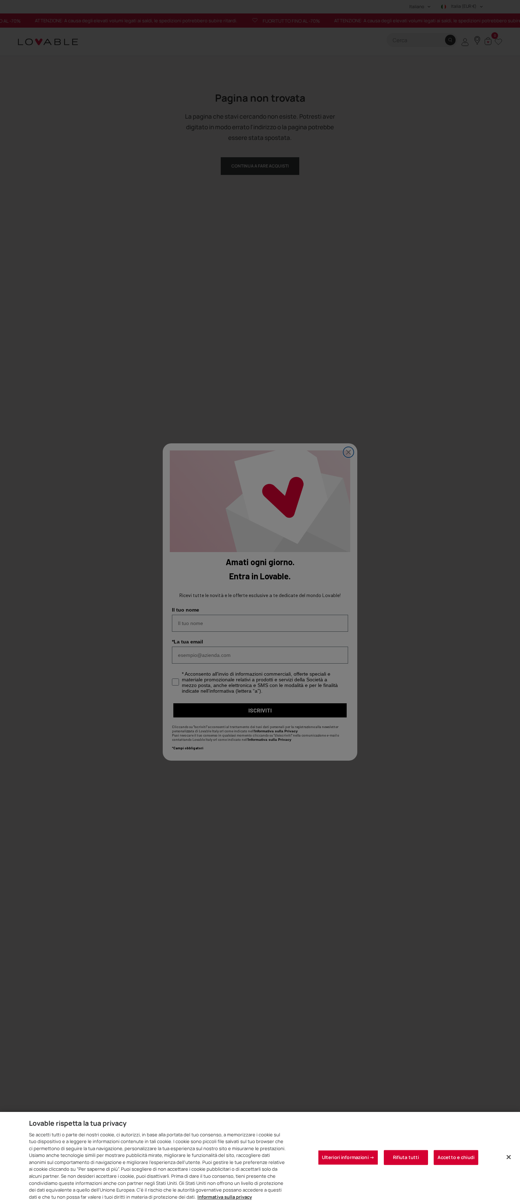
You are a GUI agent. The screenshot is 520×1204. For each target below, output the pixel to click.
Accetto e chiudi (456, 1157)
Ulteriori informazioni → (348, 1157)
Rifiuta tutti (406, 1157)
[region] (260, 1158)
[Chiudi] (508, 1157)
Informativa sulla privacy (224, 1196)
